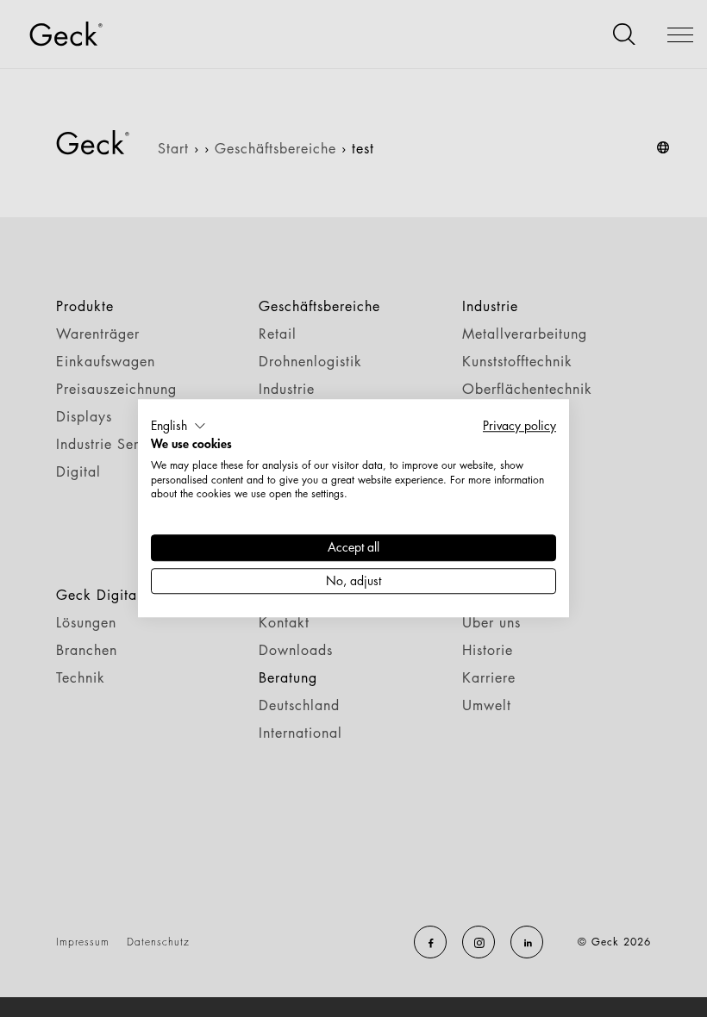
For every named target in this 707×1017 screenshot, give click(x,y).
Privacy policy (519, 425)
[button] (178, 425)
